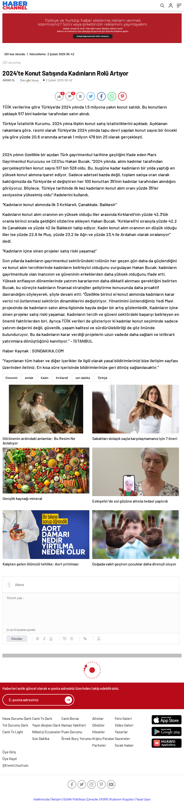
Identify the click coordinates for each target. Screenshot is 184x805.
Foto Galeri (123, 718)
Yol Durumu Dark (15, 725)
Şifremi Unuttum (15, 765)
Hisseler (98, 732)
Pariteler (99, 745)
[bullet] (71, 638)
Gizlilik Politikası (74, 799)
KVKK (104, 799)
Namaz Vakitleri (73, 725)
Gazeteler (122, 738)
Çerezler (92, 799)
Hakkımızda (42, 799)
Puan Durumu (71, 732)
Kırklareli (62, 378)
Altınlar (98, 718)
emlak (29, 378)
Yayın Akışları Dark (46, 725)
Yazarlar (121, 732)
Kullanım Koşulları (122, 799)
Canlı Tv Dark (42, 718)
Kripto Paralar (103, 738)
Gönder (17, 638)
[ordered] (64, 638)
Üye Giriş (9, 752)
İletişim (56, 799)
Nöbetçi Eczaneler (46, 732)
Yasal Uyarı (143, 799)
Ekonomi (11, 378)
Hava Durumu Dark (16, 718)
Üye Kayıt (9, 758)
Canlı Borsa (70, 718)
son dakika (82, 378)
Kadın (44, 378)
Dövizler (98, 725)
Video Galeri (124, 725)
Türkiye (102, 378)
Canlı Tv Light (12, 732)
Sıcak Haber (124, 745)
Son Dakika (40, 738)
